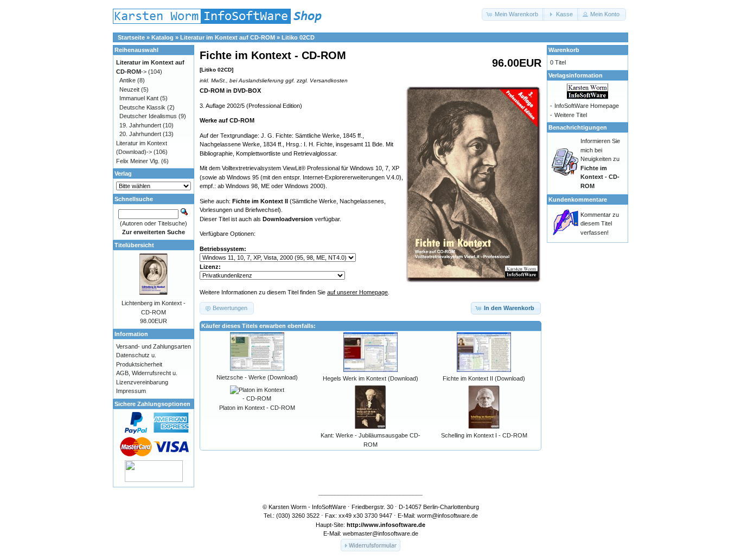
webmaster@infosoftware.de (380, 533)
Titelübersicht (134, 245)
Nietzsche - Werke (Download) (257, 377)
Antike (127, 80)
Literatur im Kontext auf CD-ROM (227, 37)
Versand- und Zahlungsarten (153, 346)
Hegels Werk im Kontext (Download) (370, 378)
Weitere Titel (570, 115)
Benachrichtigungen (577, 127)
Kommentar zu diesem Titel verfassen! (599, 223)
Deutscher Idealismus (148, 116)
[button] (513, 14)
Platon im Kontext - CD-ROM (257, 407)
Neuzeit (129, 89)
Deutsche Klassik (142, 107)
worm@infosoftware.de (447, 515)
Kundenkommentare (577, 199)
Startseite (131, 37)
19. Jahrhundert (140, 125)
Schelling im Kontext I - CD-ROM (484, 435)
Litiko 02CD (298, 37)
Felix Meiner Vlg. (137, 161)
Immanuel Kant (138, 98)
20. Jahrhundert (140, 134)
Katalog (162, 37)
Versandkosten (329, 80)
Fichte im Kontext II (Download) (484, 378)
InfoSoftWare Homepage (586, 105)
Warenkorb (563, 50)
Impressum (131, 391)
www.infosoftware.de (394, 525)
